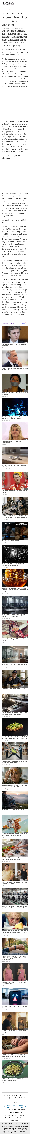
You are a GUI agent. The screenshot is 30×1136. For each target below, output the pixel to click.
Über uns (22, 1115)
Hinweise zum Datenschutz (10, 1115)
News (8, 1109)
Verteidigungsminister (11, 9)
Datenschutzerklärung (14, 1112)
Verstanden (7, 1133)
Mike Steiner (20, 1118)
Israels (3, 9)
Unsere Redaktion (10, 1118)
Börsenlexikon (15, 1094)
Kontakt (14, 1109)
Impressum (21, 1109)
